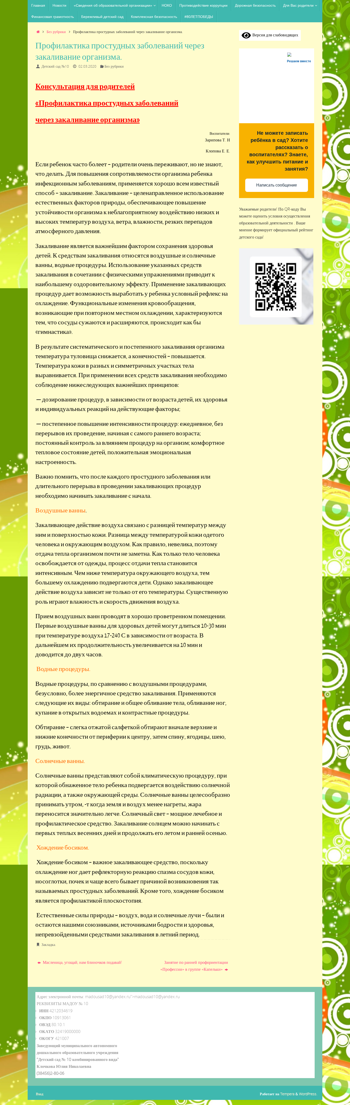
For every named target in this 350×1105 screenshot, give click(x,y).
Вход (39, 1093)
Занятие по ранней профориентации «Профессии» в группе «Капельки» (194, 965)
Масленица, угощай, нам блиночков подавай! (82, 962)
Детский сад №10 (55, 66)
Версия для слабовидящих (274, 35)
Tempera (287, 1093)
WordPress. (308, 1093)
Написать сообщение (276, 185)
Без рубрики (56, 31)
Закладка (48, 944)
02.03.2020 (87, 66)
